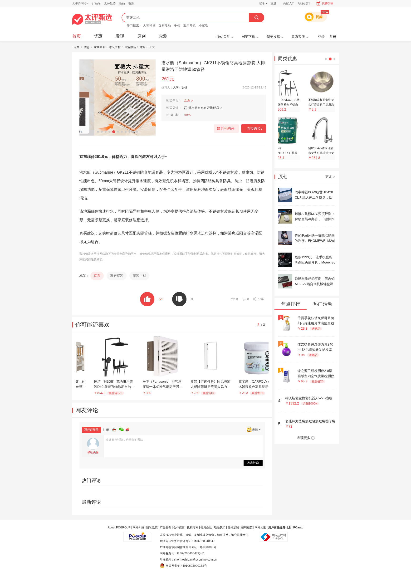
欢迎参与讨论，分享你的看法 (124, 439)
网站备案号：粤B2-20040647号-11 (182, 553)
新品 (122, 3)
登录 (262, 3)
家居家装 (99, 47)
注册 (273, 3)
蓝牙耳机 (189, 25)
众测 (163, 36)
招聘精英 (247, 527)
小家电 (203, 25)
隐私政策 (152, 527)
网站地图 (260, 527)
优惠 (98, 36)
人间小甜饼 (180, 87)
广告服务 (165, 527)
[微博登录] (129, 429)
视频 (131, 3)
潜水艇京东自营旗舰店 (203, 107)
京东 (187, 100)
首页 (76, 36)
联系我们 (219, 527)
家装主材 (115, 47)
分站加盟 (233, 527)
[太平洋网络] (137, 535)
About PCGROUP (119, 527)
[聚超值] (92, 19)
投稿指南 (192, 527)
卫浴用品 (130, 47)
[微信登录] (122, 429)
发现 (120, 36)
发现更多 (303, 438)
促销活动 (165, 25)
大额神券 (149, 25)
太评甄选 (110, 3)
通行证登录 (91, 429)
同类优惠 (287, 58)
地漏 (142, 47)
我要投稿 (327, 3)
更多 (330, 177)
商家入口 (289, 3)
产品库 (96, 3)
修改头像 (93, 452)
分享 (261, 299)
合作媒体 (179, 527)
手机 (177, 25)
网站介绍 (138, 527)
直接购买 (253, 128)
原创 (141, 36)
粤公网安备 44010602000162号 (186, 565)
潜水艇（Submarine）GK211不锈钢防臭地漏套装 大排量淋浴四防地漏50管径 (213, 66)
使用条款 (206, 527)
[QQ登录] (115, 429)
